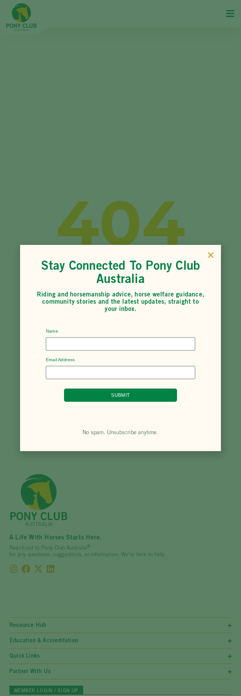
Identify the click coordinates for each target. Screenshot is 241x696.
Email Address (60, 359)
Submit (120, 395)
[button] (211, 255)
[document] (120, 348)
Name (52, 331)
